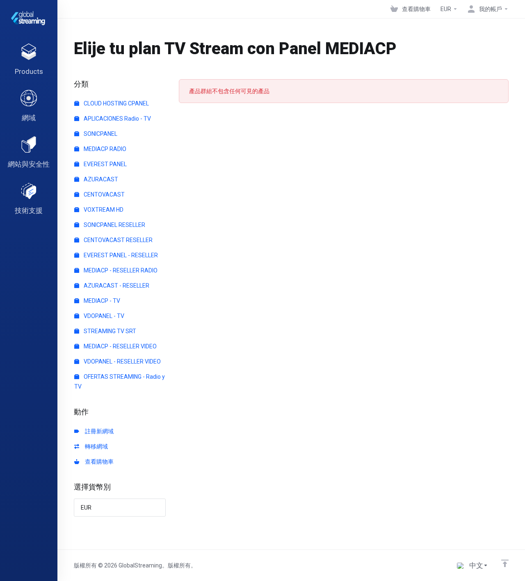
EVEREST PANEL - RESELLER (120, 255)
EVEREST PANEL (104, 164)
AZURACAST (100, 179)
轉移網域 (95, 446)
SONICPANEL (99, 133)
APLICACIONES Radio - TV (116, 118)
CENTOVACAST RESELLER (117, 240)
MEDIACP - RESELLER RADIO (120, 270)
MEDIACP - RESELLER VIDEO (119, 346)
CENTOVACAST (103, 194)
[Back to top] (505, 563)
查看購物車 (98, 461)
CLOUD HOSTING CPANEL (115, 103)
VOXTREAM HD (102, 209)
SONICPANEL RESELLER (113, 225)
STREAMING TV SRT (109, 331)
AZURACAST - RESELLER (115, 285)
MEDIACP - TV (101, 300)
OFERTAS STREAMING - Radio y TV (119, 381)
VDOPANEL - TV (103, 316)
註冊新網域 (98, 431)
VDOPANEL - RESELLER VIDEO (121, 361)
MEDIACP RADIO (104, 149)
